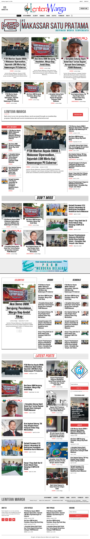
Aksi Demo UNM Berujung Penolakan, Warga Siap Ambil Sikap (44, 61)
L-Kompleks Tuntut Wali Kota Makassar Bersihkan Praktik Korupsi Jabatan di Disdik (57, 461)
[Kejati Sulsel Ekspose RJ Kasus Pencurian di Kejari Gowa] (57, 476)
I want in (78, 388)
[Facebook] (3, 519)
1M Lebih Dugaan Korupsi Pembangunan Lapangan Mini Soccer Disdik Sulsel (57, 435)
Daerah (11, 71)
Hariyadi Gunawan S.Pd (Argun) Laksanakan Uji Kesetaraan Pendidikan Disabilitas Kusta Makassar (14, 184)
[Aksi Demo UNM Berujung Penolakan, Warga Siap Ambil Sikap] (45, 48)
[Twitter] (10, 519)
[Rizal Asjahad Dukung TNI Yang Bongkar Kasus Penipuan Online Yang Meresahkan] (78, 88)
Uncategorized (75, 101)
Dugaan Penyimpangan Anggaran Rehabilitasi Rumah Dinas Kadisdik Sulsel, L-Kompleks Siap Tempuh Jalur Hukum (78, 184)
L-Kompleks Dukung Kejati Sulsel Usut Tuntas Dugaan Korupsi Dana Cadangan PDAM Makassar (56, 97)
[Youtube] (13, 519)
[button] (71, 15)
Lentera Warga (17, 71)
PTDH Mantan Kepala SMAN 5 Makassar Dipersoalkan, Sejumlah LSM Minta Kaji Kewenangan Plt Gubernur (11, 97)
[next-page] (20, 331)
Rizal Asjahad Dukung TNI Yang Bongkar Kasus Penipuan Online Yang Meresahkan (78, 96)
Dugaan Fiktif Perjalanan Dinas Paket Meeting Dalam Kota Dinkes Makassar (57, 409)
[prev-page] (18, 331)
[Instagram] (6, 519)
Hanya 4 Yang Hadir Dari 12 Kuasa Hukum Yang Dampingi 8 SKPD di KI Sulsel (78, 174)
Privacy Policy (85, 391)
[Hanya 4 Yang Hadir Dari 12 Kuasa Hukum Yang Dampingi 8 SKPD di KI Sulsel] (56, 225)
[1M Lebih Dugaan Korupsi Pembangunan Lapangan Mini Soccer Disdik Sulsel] (57, 424)
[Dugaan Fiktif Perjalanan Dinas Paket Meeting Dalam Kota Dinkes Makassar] (57, 398)
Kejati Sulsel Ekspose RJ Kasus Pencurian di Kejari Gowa (57, 487)
